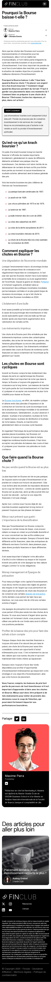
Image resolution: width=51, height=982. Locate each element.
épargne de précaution (35, 594)
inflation (45, 282)
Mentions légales (23, 972)
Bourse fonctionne (13, 400)
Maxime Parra (14, 31)
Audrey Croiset (20, 878)
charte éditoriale (36, 43)
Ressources (27, 904)
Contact (25, 909)
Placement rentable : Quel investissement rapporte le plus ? (25, 871)
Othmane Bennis (15, 36)
